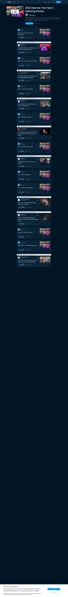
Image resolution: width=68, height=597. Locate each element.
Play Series (30, 23)
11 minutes (22, 264)
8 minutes (22, 52)
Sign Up (58, 2)
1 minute (22, 65)
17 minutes (22, 207)
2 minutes (22, 37)
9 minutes (22, 166)
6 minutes (22, 108)
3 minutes (22, 223)
